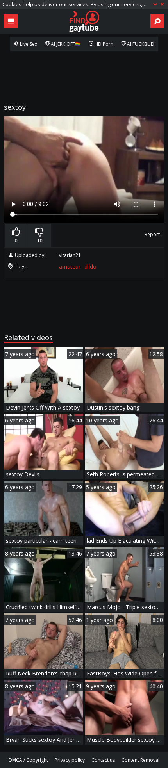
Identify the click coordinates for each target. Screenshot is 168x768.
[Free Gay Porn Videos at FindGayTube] (84, 21)
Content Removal (140, 760)
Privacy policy (70, 760)
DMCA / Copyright (28, 760)
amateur (69, 266)
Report (152, 234)
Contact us (103, 760)
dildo (90, 266)
